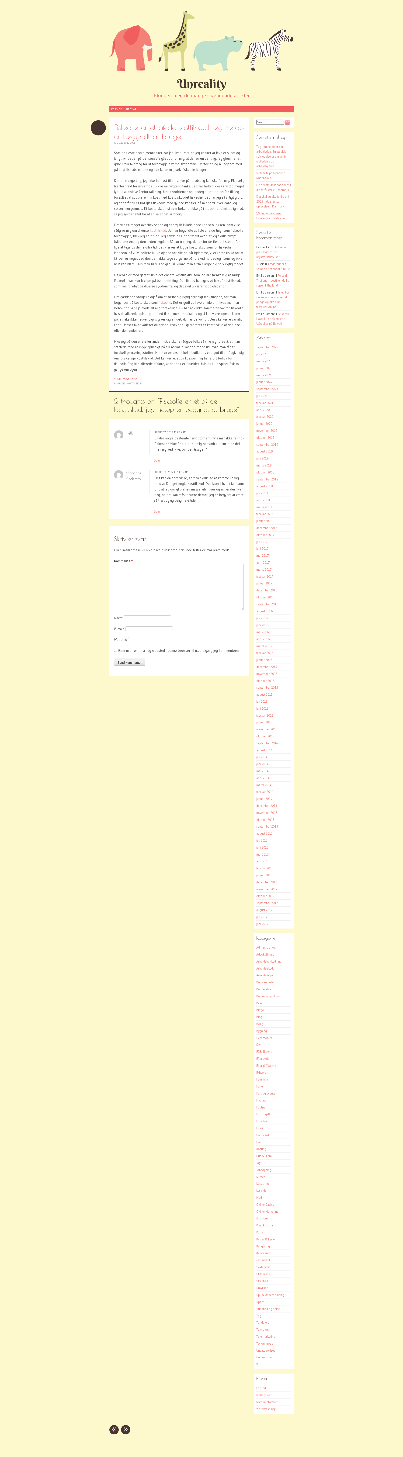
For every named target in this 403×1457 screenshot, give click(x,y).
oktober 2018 (265, 472)
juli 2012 (262, 917)
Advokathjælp (265, 954)
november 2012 (266, 889)
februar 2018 (265, 514)
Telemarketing (265, 1336)
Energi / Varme (266, 1065)
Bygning (261, 1031)
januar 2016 (264, 660)
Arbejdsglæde (265, 968)
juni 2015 (262, 708)
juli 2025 (262, 354)
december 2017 (266, 528)
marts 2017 (264, 569)
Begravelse (263, 989)
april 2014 (263, 778)
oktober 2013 (265, 820)
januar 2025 (264, 368)
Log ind (261, 1388)
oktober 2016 (265, 597)
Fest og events (265, 1093)
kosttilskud (158, 230)
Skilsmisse (263, 1274)
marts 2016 (264, 646)
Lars (132, 142)
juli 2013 (262, 840)
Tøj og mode (264, 1343)
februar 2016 (265, 653)
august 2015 (264, 694)
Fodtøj (260, 1107)
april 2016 (263, 639)
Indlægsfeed (264, 1395)
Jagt (258, 1163)
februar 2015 (264, 715)
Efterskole (262, 1058)
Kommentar (123, 561)
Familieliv (262, 1079)
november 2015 (266, 674)
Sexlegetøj (263, 1267)
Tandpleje (262, 1322)
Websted (120, 639)
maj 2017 (262, 555)
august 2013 (264, 833)
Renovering (263, 1253)
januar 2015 (264, 722)
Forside (116, 109)
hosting (261, 1149)
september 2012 (267, 903)
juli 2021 (262, 396)
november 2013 (266, 813)
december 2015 (266, 667)
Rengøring (263, 1246)
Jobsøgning (263, 1170)
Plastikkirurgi (264, 1225)
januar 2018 (264, 521)
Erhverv (261, 1072)
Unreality (201, 83)
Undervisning (264, 1357)
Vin (258, 1364)
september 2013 (267, 826)
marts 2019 (264, 465)
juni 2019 (262, 458)
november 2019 (267, 430)
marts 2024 (263, 375)
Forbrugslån (264, 1114)
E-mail (119, 629)
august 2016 (264, 611)
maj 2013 (262, 854)
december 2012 (266, 882)
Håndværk (263, 1135)
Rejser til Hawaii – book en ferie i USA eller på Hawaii (272, 318)
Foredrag (262, 1121)
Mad (259, 1197)
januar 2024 (264, 382)
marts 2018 (264, 507)
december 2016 (266, 590)
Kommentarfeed (267, 1402)
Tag (258, 1316)
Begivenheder (265, 982)
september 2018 (267, 479)
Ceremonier (264, 1038)
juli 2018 (262, 493)
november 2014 (266, 729)
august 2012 (264, 910)
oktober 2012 (265, 896)
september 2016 (267, 604)
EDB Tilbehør (265, 1051)
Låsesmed (263, 1183)
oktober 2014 (265, 736)
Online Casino (265, 1204)
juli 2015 (262, 701)
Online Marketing (267, 1211)
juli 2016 (262, 618)
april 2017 (263, 562)
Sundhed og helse (125, 379)
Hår (258, 1142)
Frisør (260, 1128)
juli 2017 (262, 542)
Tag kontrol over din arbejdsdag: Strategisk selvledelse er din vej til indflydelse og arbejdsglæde (271, 156)
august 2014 (264, 750)
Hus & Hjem (264, 1156)
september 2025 (267, 347)
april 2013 (263, 861)
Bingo (260, 1010)
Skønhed (262, 1281)
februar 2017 (265, 576)
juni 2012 (262, 924)
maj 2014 (262, 771)
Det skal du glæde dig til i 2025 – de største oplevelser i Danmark (272, 201)
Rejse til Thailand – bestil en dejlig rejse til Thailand (272, 280)
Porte (259, 1232)
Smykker (262, 1288)
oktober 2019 (265, 437)
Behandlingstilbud (268, 996)
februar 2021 (264, 403)
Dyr (258, 1044)
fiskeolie (165, 302)
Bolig (259, 1024)
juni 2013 (262, 847)
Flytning (261, 1100)
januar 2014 (264, 799)
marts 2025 (263, 361)
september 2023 (267, 389)
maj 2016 (262, 632)
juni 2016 (262, 625)
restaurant (263, 1260)
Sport (260, 1302)
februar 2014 (264, 792)
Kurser (260, 1177)
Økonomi (262, 1218)
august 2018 (264, 486)
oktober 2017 (265, 535)
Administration (266, 947)
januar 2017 (264, 583)
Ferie (259, 1086)
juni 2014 (262, 764)
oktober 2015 (265, 681)
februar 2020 (265, 416)
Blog (259, 1017)
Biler (259, 1003)
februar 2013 (264, 868)
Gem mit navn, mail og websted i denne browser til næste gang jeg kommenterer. (179, 650)
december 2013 (266, 806)
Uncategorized (265, 1350)
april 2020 (263, 410)
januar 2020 (264, 423)
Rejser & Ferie (265, 1239)
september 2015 (267, 687)
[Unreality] (201, 40)
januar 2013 (264, 875)
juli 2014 (262, 757)
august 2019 (264, 451)
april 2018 (263, 500)
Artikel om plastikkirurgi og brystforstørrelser (272, 252)
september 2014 (267, 743)
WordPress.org (266, 1409)
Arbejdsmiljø (264, 975)
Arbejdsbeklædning (268, 961)
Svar (157, 460)
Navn (118, 618)
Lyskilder (262, 1190)
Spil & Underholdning (270, 1295)
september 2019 (267, 444)
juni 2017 (262, 548)
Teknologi (262, 1329)
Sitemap (130, 109)
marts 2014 (263, 785)
